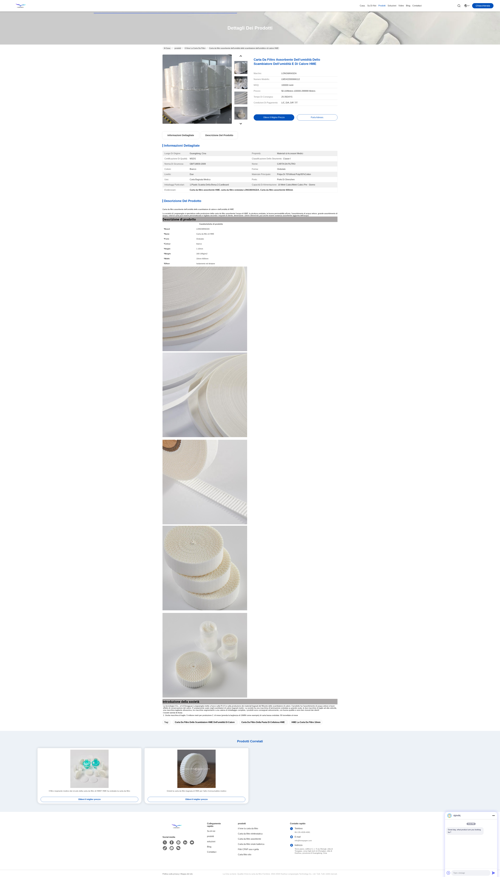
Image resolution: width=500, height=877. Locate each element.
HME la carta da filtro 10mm (306, 722)
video (401, 6)
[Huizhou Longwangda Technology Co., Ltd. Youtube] (192, 842)
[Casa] (176, 829)
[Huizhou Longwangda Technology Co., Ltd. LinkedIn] (185, 842)
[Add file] (448, 873)
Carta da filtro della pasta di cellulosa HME (263, 722)
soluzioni (392, 6)
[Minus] (493, 815)
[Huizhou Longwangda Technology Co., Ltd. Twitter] (164, 842)
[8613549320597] (171, 848)
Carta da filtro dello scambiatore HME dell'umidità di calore (205, 722)
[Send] (493, 873)
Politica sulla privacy (170, 874)
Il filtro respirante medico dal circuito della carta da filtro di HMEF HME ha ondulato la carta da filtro (89, 791)
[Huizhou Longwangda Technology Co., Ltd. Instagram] (178, 842)
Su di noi (371, 6)
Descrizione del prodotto (219, 135)
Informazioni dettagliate (180, 135)
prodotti (382, 6)
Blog (408, 6)
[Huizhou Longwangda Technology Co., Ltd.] (21, 6)
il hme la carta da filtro (195, 48)
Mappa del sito (187, 874)
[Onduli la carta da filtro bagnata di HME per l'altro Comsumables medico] (196, 769)
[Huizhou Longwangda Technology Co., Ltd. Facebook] (171, 842)
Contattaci (417, 6)
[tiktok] (164, 848)
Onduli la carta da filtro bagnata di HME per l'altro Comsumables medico (196, 791)
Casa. (362, 6)
